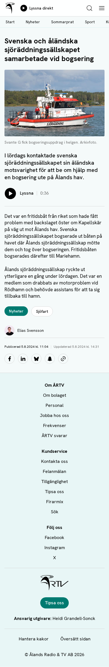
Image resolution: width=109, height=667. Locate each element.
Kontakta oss (54, 461)
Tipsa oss (54, 492)
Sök (54, 512)
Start (10, 21)
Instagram (54, 548)
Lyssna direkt (41, 8)
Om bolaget (54, 395)
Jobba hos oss (54, 415)
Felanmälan (54, 471)
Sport (90, 21)
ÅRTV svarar (54, 436)
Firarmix (54, 502)
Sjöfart (42, 311)
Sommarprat (62, 21)
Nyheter (33, 21)
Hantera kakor (34, 639)
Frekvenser (54, 425)
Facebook (54, 537)
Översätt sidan (75, 639)
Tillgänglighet (54, 481)
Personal (54, 405)
